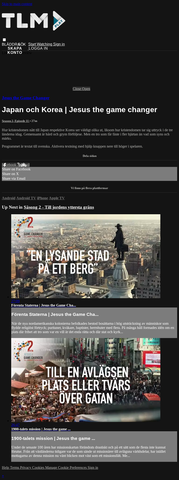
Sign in (59, 44)
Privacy (26, 468)
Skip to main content (17, 4)
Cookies (38, 468)
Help (6, 468)
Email (25, 165)
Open (86, 89)
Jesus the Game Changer (25, 97)
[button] (4, 39)
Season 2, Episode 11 (16, 121)
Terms (15, 468)
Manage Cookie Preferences (66, 468)
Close (77, 89)
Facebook (9, 165)
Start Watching (40, 44)
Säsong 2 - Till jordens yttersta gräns (59, 207)
